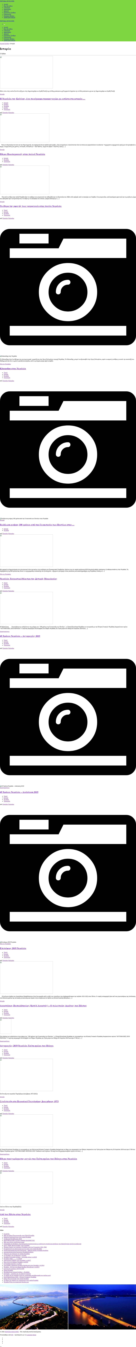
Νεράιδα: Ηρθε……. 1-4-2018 (13, 1259)
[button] (34, 1307)
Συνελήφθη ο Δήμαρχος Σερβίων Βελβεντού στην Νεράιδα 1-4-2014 (24, 1265)
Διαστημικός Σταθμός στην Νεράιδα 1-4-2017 (17, 1260)
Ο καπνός (6, 1234)
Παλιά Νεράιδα (8, 1270)
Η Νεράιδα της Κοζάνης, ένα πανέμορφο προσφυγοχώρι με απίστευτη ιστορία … (42, 98)
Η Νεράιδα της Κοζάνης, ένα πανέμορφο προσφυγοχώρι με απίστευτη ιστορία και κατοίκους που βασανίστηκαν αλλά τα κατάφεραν (42, 1244)
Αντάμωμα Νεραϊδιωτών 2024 (13, 1239)
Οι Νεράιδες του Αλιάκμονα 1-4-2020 (15, 1255)
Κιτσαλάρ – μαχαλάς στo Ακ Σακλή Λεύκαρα (17, 1274)
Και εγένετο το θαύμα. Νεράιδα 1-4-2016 (16, 1262)
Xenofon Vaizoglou (8, 112)
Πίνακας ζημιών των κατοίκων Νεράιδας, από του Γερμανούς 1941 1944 (25, 1247)
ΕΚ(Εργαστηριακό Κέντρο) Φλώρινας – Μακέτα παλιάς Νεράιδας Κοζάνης (26, 1250)
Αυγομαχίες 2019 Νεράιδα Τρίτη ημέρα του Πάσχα (26, 1045)
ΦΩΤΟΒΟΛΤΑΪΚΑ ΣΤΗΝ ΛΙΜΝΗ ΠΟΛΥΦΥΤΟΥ (19, 1240)
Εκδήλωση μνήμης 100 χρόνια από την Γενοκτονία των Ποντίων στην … (37, 524)
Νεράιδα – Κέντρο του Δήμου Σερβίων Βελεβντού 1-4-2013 (21, 1267)
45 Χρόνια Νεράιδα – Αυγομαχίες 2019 (20, 636)
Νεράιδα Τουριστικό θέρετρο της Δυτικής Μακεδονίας (28, 578)
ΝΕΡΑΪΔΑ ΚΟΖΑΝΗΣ (12, 1332)
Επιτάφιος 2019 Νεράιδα (13, 948)
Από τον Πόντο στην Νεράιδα (15, 1214)
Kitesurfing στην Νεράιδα (13, 368)
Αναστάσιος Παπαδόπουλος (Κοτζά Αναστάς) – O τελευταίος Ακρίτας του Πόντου (43, 1005)
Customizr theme (31, 1335)
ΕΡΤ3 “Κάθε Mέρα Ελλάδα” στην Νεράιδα (16, 1245)
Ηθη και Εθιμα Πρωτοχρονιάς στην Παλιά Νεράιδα (19, 1235)
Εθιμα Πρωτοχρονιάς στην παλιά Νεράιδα (22, 154)
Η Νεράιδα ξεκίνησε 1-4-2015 (13, 1264)
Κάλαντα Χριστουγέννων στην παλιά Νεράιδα (17, 1237)
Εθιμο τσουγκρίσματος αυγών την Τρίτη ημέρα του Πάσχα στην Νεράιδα (38, 1158)
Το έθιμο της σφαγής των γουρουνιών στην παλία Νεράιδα (31, 206)
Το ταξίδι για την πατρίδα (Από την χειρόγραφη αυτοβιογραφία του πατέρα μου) (27, 1275)
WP (12, 1335)
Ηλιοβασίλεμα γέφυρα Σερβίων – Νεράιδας (17, 1272)
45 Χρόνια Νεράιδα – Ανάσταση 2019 (19, 792)
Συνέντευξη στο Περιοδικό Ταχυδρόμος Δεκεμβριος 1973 (29, 1101)
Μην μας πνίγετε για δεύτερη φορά (14, 1242)
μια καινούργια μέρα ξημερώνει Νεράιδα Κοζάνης (18, 1252)
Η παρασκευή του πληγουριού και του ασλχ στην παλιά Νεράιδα (23, 1249)
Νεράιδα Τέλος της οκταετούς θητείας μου (16, 1282)
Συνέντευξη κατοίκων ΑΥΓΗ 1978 (14, 1269)
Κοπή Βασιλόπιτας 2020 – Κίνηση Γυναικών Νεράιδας (20, 1277)
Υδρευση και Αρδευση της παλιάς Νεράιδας (17, 1254)
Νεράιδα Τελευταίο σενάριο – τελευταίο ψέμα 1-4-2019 (20, 1257)
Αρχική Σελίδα (4, 43)
